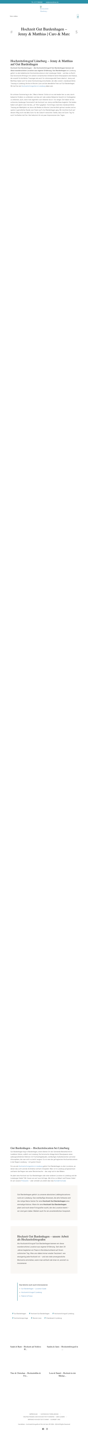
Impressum (33, 1414)
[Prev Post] (13, 32)
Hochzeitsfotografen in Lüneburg (33, 86)
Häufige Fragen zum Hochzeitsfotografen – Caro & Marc (44, 1417)
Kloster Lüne (37, 1318)
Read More (26, 1353)
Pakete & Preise (27, 1296)
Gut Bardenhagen (20, 1313)
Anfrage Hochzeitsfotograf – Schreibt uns (44, 1419)
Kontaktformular (60, 1181)
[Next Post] (75, 32)
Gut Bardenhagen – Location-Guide (33, 1289)
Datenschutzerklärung (49, 1414)
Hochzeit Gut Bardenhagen (40, 1313)
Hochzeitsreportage (21, 1318)
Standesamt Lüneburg (54, 1318)
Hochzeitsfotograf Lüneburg (31, 1292)
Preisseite (24, 1181)
